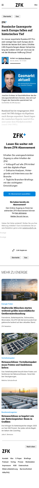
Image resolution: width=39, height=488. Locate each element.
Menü (3, 5)
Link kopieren (21, 250)
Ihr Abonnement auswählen (19, 194)
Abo (35, 5)
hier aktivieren (21, 213)
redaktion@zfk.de (29, 228)
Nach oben (31, 447)
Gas (17, 16)
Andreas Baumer (25, 58)
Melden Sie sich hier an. (20, 216)
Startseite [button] (19, 5)
